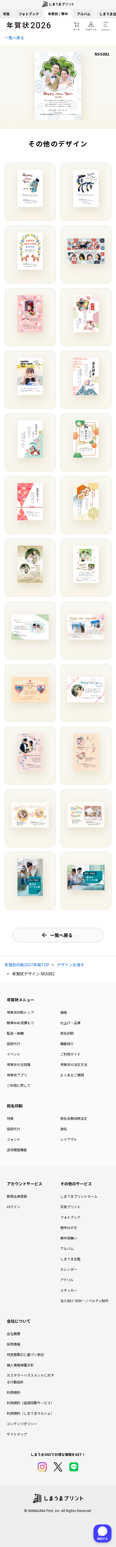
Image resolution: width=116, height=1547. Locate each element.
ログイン (13, 1206)
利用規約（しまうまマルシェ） (30, 1413)
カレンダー (68, 1269)
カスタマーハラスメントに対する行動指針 (30, 1378)
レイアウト (68, 1139)
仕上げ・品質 (70, 1022)
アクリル (66, 1279)
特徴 (10, 1118)
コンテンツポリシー (22, 1423)
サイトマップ (17, 1434)
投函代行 (13, 1043)
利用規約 (13, 1392)
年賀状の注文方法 (73, 1064)
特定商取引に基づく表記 (25, 1354)
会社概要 (13, 1333)
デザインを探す (70, 964)
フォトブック (29, 13)
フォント (13, 1139)
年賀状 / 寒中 (58, 13)
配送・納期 (15, 1033)
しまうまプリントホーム (78, 1196)
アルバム (83, 13)
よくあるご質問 (72, 1074)
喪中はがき (68, 1227)
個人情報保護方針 (20, 1364)
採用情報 (13, 1344)
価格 (63, 1012)
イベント (13, 1054)
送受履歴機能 (17, 1149)
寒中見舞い (68, 1238)
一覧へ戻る (14, 37)
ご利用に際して (18, 1085)
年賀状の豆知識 (18, 1064)
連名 (63, 1128)
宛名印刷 (67, 1033)
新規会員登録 (17, 1196)
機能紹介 (67, 1043)
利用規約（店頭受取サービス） (30, 1402)
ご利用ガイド (70, 1054)
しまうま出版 (70, 1258)
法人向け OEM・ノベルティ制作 (84, 1300)
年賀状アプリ (17, 1074)
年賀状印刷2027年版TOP (27, 964)
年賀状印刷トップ (20, 1012)
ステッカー (68, 1290)
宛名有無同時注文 (73, 1118)
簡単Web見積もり (20, 1022)
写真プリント (70, 1206)
